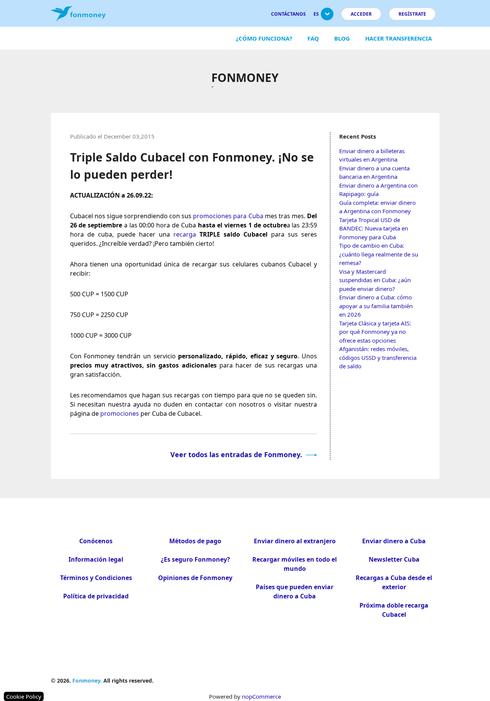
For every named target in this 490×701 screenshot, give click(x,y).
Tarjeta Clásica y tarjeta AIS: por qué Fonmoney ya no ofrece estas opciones (375, 331)
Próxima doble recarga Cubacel (393, 610)
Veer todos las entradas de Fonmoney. (237, 454)
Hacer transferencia (398, 38)
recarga (184, 234)
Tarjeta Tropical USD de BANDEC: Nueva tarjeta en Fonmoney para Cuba (373, 228)
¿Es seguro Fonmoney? (195, 559)
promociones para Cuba (228, 216)
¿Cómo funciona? (264, 38)
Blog (342, 38)
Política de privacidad (96, 596)
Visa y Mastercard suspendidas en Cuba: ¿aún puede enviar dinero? (375, 280)
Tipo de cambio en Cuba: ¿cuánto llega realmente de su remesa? (378, 254)
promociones (119, 413)
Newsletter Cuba (394, 559)
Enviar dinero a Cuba (394, 541)
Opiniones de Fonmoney (195, 578)
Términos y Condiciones (96, 578)
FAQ (313, 38)
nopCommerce (261, 696)
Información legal (96, 559)
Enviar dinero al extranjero (295, 541)
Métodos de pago (195, 541)
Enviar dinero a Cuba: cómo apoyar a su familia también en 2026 (376, 305)
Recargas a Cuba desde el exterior (394, 582)
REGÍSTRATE (412, 14)
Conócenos (96, 541)
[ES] (327, 17)
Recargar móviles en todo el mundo (294, 564)
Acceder (361, 14)
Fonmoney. (87, 680)
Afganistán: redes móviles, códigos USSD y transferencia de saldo (377, 357)
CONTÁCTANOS (288, 14)
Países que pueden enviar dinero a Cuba (294, 591)
